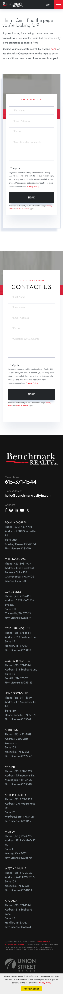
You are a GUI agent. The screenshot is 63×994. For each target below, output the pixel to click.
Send (32, 197)
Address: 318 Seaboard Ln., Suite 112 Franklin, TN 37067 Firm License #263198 (21, 643)
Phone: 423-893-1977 (18, 563)
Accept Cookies (31, 988)
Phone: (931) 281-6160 (18, 596)
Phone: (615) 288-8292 (18, 771)
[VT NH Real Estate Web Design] (20, 965)
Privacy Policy (33, 186)
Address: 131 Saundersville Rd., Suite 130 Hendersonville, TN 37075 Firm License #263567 (20, 710)
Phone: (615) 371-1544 (18, 633)
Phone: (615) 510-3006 (18, 873)
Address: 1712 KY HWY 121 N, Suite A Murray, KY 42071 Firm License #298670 (21, 849)
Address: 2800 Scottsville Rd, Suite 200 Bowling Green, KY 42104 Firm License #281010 (20, 539)
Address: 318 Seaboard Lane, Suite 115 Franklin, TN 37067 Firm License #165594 (18, 918)
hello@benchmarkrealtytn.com (28, 495)
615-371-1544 (21, 481)
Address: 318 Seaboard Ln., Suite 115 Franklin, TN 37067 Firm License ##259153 (21, 676)
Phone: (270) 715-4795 (18, 836)
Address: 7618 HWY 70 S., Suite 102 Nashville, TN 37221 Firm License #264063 (20, 883)
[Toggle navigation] (58, 4)
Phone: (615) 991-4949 (18, 698)
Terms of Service (23, 209)
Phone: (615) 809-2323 (18, 799)
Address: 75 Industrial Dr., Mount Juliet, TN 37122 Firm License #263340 (20, 780)
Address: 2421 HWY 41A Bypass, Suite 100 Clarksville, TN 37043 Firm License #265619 (19, 609)
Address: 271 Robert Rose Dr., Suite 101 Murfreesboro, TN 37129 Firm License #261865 (20, 812)
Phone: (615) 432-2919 (18, 734)
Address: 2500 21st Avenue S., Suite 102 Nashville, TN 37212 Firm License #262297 (18, 747)
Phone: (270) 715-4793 (18, 527)
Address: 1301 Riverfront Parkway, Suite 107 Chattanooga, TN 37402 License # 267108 (19, 574)
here (53, 49)
